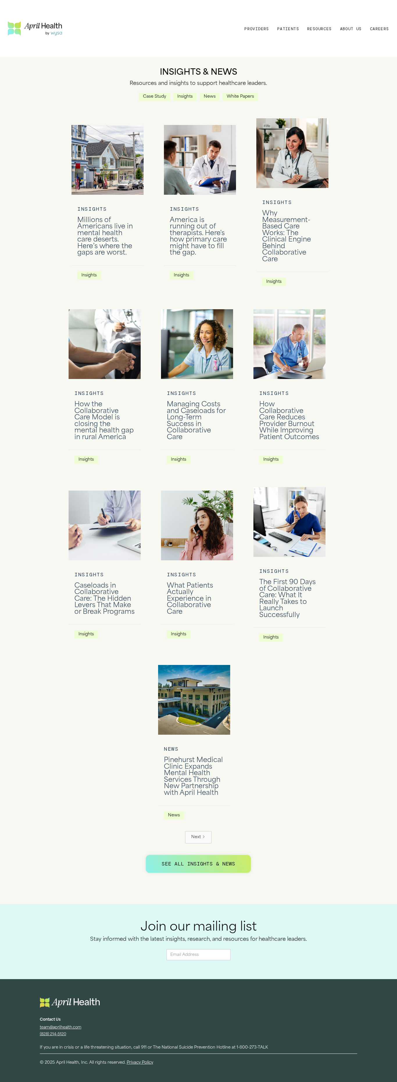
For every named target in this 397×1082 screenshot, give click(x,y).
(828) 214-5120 (53, 1034)
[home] (75, 28)
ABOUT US (351, 28)
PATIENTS (288, 28)
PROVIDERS (256, 28)
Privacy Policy (140, 1063)
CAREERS (379, 28)
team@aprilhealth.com (60, 1027)
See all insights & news (198, 863)
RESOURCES (319, 28)
